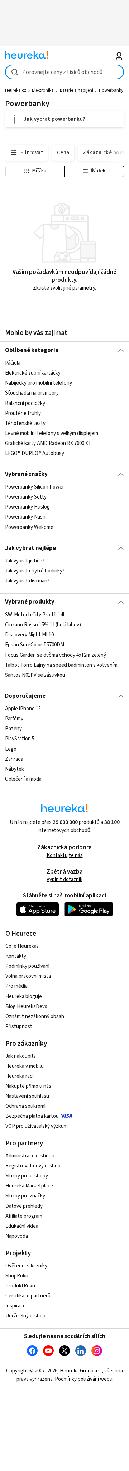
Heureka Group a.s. (81, 1371)
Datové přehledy (24, 1206)
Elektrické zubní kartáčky (33, 373)
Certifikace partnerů (28, 1296)
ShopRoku (16, 1276)
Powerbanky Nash (25, 517)
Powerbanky (111, 90)
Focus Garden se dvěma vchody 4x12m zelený (55, 655)
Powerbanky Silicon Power (34, 487)
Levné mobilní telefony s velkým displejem (51, 433)
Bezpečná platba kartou (32, 1116)
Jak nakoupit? (20, 1056)
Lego (10, 748)
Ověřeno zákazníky (26, 1266)
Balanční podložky (25, 403)
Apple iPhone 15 (23, 708)
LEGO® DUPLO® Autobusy (34, 453)
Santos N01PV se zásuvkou (35, 675)
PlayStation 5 (19, 738)
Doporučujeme (25, 696)
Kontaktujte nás (65, 855)
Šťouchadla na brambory (32, 393)
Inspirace (15, 1306)
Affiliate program (23, 1216)
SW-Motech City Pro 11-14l (34, 615)
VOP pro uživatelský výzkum (36, 1126)
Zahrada (14, 758)
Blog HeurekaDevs (26, 1006)
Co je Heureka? (22, 946)
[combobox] (64, 72)
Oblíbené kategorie (31, 350)
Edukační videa (21, 1226)
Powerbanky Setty (26, 497)
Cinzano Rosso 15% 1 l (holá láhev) (43, 625)
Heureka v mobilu (24, 1066)
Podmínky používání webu (84, 1379)
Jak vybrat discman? (27, 581)
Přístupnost (18, 1026)
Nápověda (16, 1236)
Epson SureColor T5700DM (34, 645)
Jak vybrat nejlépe (30, 548)
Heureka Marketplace (29, 1186)
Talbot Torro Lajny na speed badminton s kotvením (61, 665)
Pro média (16, 986)
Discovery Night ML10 (29, 635)
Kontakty (15, 956)
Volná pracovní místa (28, 976)
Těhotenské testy (25, 423)
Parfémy (14, 718)
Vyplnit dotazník (64, 879)
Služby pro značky (25, 1196)
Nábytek (14, 769)
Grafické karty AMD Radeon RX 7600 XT (48, 443)
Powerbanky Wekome (29, 527)
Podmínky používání (27, 966)
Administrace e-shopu (29, 1156)
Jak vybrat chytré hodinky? (34, 571)
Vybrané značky (26, 474)
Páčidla (12, 363)
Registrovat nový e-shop (33, 1166)
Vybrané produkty (29, 601)
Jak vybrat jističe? (24, 561)
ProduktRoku (20, 1286)
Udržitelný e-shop (25, 1316)
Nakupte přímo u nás (28, 1086)
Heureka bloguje (23, 996)
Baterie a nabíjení (76, 90)
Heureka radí (19, 1076)
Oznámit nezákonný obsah (34, 1016)
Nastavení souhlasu (27, 1096)
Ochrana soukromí (25, 1106)
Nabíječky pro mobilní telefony (38, 383)
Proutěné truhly (23, 413)
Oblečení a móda (23, 779)
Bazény (13, 728)
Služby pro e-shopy (26, 1176)
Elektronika (43, 90)
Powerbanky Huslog (27, 507)
